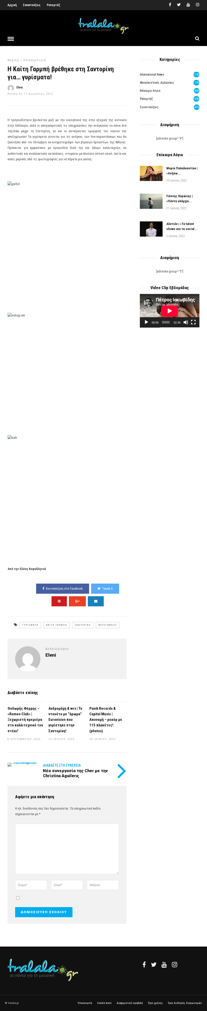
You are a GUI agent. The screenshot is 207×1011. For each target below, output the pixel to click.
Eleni (19, 87)
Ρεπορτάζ (53, 5)
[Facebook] (144, 964)
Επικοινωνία (85, 1003)
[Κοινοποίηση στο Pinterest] (59, 601)
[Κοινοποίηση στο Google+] (77, 601)
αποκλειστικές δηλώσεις (157, 82)
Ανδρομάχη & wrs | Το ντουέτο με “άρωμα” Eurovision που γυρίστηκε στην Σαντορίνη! (65, 719)
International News (152, 74)
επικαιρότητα (34, 60)
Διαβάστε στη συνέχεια (62, 765)
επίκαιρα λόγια (150, 91)
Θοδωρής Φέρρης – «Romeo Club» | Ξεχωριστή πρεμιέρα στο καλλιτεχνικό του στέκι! (25, 719)
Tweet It (107, 588)
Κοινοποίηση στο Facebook (64, 588)
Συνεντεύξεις (31, 5)
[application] (169, 311)
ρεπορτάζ (146, 99)
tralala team (104, 1003)
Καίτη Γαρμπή (56, 625)
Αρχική (12, 5)
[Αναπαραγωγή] (146, 322)
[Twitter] (154, 964)
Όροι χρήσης (155, 1003)
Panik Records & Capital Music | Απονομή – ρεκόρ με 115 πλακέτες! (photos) (105, 719)
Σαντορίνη (83, 625)
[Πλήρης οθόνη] (193, 322)
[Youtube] (188, 5)
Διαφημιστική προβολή (130, 1003)
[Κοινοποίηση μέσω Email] (96, 601)
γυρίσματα (30, 625)
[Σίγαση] (185, 322)
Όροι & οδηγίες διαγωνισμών (185, 1003)
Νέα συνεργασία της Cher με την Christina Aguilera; (75, 773)
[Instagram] (197, 5)
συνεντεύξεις (149, 107)
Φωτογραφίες (107, 625)
